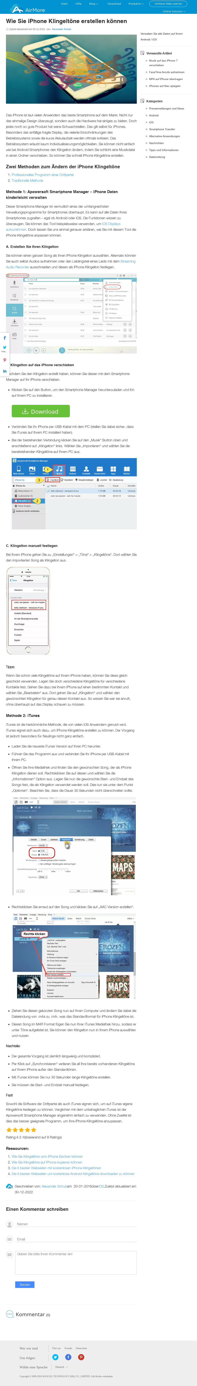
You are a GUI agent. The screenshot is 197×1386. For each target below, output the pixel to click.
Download (114, 4)
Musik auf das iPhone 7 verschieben (163, 63)
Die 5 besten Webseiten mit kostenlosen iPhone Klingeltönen (56, 1168)
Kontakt (68, 1348)
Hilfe (78, 4)
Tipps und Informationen (164, 150)
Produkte (135, 4)
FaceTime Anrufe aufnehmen (166, 72)
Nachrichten (156, 143)
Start (64, 4)
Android (154, 115)
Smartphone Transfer (162, 129)
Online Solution (173, 11)
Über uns (56, 1348)
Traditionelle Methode (27, 180)
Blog (92, 4)
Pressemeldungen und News (166, 108)
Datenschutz (81, 1348)
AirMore (35, 10)
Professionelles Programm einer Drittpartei (43, 175)
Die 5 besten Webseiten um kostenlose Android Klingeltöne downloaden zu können (73, 1174)
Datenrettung (157, 156)
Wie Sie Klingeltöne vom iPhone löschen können (47, 1156)
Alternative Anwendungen (164, 136)
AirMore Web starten (168, 4)
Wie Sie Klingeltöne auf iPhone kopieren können (47, 1162)
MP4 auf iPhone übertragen (166, 79)
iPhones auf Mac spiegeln (164, 86)
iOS (101, 1186)
